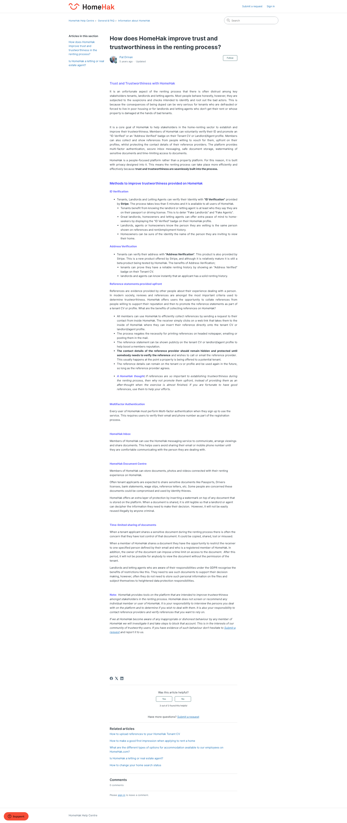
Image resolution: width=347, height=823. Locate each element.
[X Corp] (116, 678)
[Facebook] (111, 678)
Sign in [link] (271, 6)
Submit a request (252, 6)
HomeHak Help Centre (81, 20)
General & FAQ (106, 20)
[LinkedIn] (121, 678)
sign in (121, 795)
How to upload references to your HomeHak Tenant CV (145, 734)
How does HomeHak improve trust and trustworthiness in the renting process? (83, 48)
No (182, 699)
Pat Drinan (126, 57)
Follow (230, 58)
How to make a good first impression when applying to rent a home (152, 740)
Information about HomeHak (134, 20)
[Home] (92, 6)
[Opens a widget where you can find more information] (16, 816)
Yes (164, 699)
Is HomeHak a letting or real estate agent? (86, 63)
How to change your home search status (135, 765)
